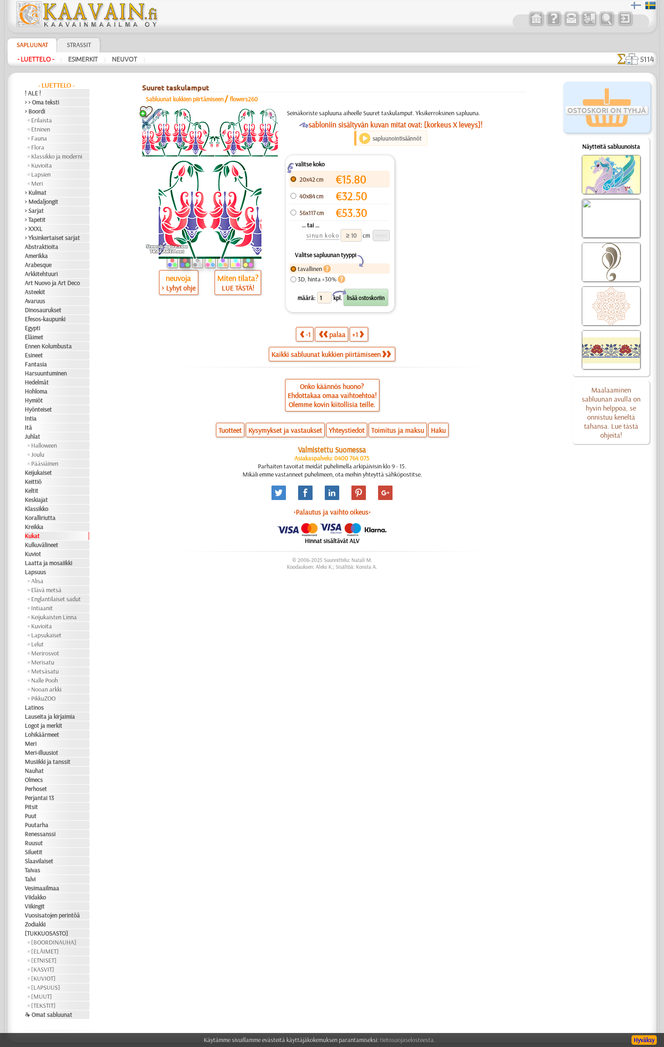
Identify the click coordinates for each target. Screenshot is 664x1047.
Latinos (34, 707)
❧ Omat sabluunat (48, 1014)
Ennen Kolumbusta (48, 346)
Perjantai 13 (39, 798)
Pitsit (31, 807)
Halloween (44, 445)
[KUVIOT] (43, 978)
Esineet (34, 355)
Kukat (32, 536)
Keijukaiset (38, 472)
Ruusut (34, 843)
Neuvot (124, 59)
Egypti (32, 328)
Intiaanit (42, 608)
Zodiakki (35, 924)
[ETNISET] (43, 960)
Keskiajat (36, 499)
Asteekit (35, 292)
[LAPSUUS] (45, 987)
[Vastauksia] (553, 24)
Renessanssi (40, 834)
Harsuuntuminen (46, 373)
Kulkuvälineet (41, 545)
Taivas (32, 870)
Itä (28, 427)
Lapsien (41, 174)
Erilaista (41, 120)
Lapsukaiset (46, 635)
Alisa (37, 581)
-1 (308, 334)
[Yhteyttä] (571, 24)
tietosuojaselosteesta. (407, 1040)
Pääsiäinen (44, 463)
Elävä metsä (46, 590)
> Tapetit (35, 219)
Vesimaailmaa (42, 888)
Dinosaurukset (43, 310)
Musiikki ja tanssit (47, 761)
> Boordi (35, 111)
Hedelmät (37, 382)
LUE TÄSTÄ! (238, 287)
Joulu (37, 454)
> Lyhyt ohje (179, 287)
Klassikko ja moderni (56, 156)
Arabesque (38, 265)
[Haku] (606, 24)
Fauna (39, 138)
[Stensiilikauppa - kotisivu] (86, 25)
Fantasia (36, 364)
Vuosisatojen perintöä (52, 915)
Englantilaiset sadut (56, 599)
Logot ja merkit (43, 725)
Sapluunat (32, 45)
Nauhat (34, 771)
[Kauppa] (536, 24)
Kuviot (33, 554)
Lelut (37, 644)
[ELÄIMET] (45, 951)
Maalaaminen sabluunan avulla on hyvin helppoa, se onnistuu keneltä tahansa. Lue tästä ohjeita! (611, 412)
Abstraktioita (41, 247)
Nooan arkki (46, 689)
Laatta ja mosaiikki (48, 563)
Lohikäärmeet (42, 734)
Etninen (40, 129)
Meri (37, 183)
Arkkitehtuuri (41, 274)
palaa (337, 334)
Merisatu (42, 662)
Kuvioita (41, 165)
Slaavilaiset (39, 861)
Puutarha (36, 825)
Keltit (31, 490)
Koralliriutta (40, 518)
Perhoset (36, 789)
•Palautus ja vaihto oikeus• (332, 511)
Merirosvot (45, 653)
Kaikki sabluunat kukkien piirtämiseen (326, 354)
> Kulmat (36, 192)
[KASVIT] (42, 969)
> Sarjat (34, 210)
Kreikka (34, 527)
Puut (31, 816)
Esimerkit (83, 59)
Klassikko (36, 509)
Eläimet (34, 337)
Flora (37, 147)
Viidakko (35, 897)
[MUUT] (41, 996)
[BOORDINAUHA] (53, 942)
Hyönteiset (38, 409)
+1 (355, 334)
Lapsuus (35, 572)
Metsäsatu (45, 671)
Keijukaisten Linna (54, 617)
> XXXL (33, 228)
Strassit (79, 45)
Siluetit (33, 852)
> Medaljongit (41, 201)
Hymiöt (34, 400)
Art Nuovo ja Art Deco (52, 283)
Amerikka (36, 256)
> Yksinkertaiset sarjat (52, 238)
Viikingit (35, 906)
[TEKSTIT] (43, 1005)
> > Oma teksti (42, 102)
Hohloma (36, 391)
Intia (31, 418)
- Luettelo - (36, 59)
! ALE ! (33, 93)
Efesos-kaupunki (45, 319)
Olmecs (34, 780)
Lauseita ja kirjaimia (50, 716)
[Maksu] (589, 24)
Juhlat (32, 436)
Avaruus (35, 301)
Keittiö (33, 481)
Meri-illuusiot (41, 752)
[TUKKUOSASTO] (46, 933)
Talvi (30, 879)
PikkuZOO (43, 698)
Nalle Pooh (44, 680)
